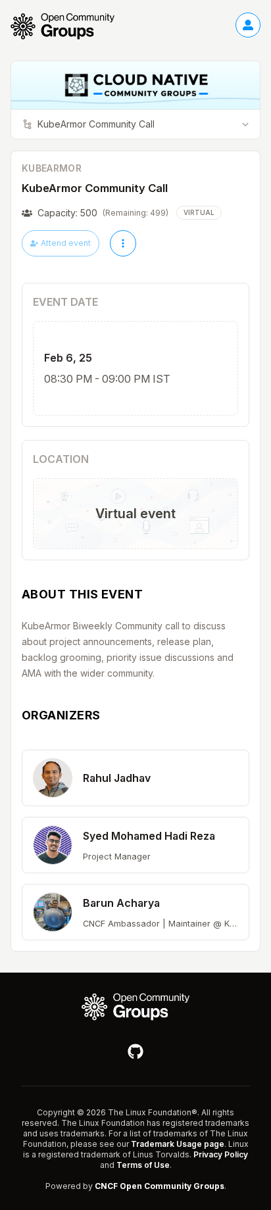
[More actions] (123, 243)
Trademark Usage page (177, 1144)
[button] (135, 778)
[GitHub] (135, 1051)
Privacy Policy (220, 1154)
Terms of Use (143, 1165)
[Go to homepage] (69, 26)
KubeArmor (52, 168)
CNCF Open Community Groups (159, 1186)
